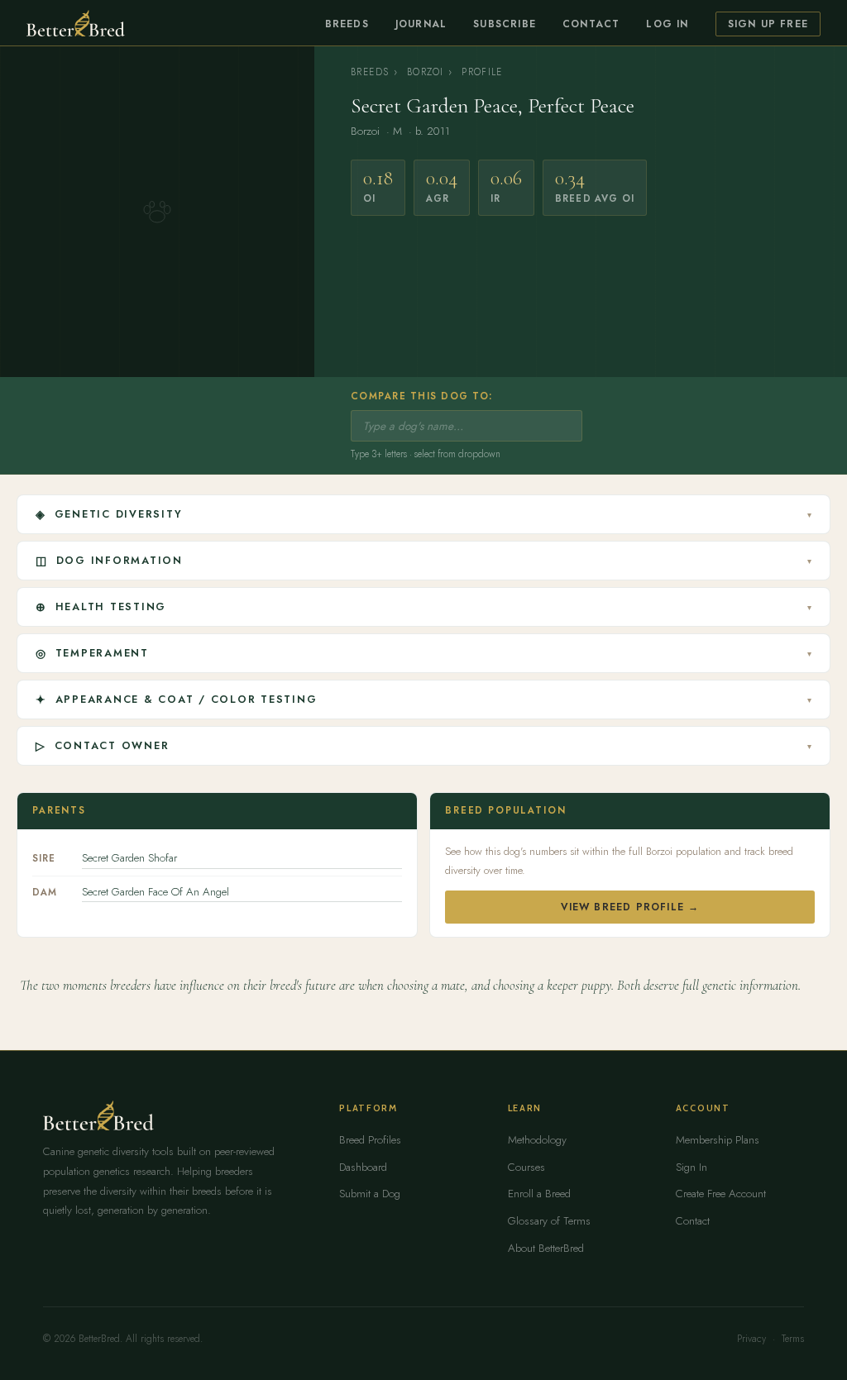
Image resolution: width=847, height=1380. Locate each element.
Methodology (537, 1140)
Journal (421, 24)
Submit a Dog (369, 1193)
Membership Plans (717, 1140)
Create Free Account (721, 1193)
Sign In (691, 1167)
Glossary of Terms (549, 1221)
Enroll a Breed (539, 1193)
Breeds (347, 24)
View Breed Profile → (630, 907)
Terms (793, 1338)
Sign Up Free (768, 24)
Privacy (751, 1338)
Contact (591, 24)
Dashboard (363, 1167)
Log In (667, 24)
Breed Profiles (370, 1140)
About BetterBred (546, 1248)
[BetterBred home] (75, 23)
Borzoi (425, 72)
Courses (526, 1167)
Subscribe (504, 24)
